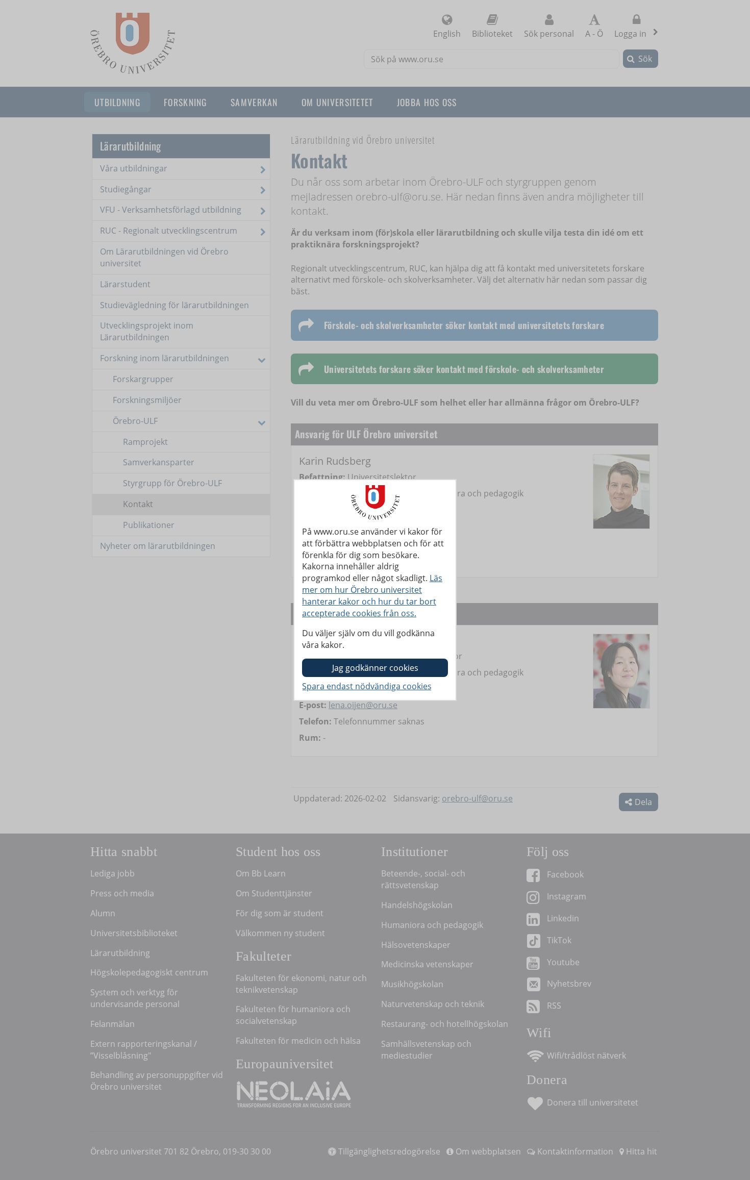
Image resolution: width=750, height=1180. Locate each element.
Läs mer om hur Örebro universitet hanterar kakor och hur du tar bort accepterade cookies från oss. (372, 595)
